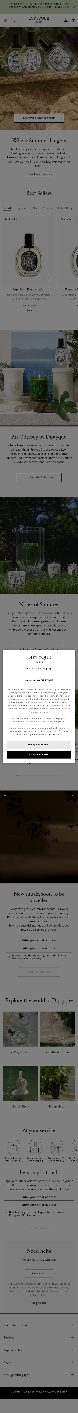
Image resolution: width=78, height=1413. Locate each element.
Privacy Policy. (54, 734)
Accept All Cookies (39, 754)
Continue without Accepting (37, 668)
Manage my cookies (39, 744)
